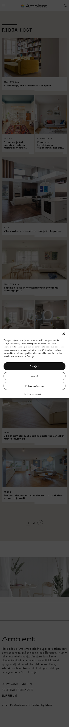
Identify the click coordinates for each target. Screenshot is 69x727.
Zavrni (34, 376)
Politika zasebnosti (32, 393)
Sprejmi (34, 366)
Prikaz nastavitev (34, 386)
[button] (63, 333)
